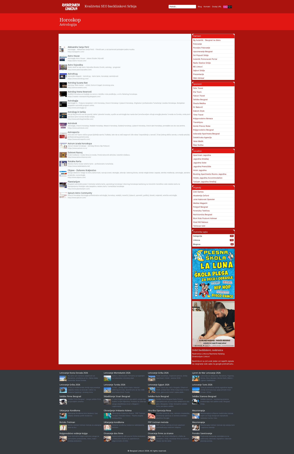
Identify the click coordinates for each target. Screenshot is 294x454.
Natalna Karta (74, 161)
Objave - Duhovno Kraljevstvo (82, 170)
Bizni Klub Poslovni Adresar (205, 218)
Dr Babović (198, 107)
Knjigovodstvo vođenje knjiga (73, 433)
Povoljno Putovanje (201, 48)
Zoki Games (198, 192)
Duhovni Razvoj (75, 152)
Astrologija (68, 24)
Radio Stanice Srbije (202, 63)
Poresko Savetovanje (202, 433)
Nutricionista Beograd (202, 214)
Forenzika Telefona (201, 211)
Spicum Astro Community (80, 193)
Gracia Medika (199, 103)
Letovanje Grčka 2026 (158, 372)
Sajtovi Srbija (199, 70)
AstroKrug (73, 73)
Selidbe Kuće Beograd (158, 396)
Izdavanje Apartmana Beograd (206, 133)
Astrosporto (73, 132)
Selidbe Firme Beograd (70, 396)
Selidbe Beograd (200, 99)
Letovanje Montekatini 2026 (117, 372)
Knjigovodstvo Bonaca (203, 118)
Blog (200, 6)
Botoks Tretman (67, 422)
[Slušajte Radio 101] (227, 6)
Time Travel (198, 115)
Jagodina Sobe (199, 163)
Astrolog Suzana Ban (78, 82)
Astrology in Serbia (77, 112)
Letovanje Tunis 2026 (202, 384)
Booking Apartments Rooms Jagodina (209, 174)
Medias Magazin (200, 203)
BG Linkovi (197, 66)
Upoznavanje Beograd (202, 51)
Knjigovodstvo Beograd (203, 130)
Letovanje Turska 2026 (114, 384)
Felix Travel (198, 88)
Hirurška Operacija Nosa (159, 410)
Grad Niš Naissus (200, 222)
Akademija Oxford (201, 195)
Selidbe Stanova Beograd (204, 396)
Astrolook (72, 123)
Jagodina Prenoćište (202, 166)
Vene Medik (198, 141)
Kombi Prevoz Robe (201, 126)
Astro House (74, 55)
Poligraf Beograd (200, 207)
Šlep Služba (198, 145)
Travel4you (198, 122)
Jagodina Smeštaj (201, 159)
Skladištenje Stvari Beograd (117, 396)
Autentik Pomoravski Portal (205, 59)
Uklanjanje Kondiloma (69, 410)
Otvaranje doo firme (113, 433)
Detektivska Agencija (202, 137)
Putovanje (197, 44)
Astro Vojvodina (75, 64)
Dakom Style (198, 111)
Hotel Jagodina (199, 170)
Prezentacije (198, 74)
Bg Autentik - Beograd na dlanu (206, 40)
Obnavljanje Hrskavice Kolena (117, 410)
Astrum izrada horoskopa (80, 143)
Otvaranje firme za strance (160, 433)
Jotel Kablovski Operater (204, 199)
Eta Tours (197, 92)
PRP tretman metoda (158, 422)
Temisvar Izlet (199, 226)
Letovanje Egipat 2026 (158, 384)
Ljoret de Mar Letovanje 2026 (206, 372)
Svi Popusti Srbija (200, 55)
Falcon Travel (199, 96)
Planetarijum (74, 181)
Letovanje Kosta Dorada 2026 (73, 372)
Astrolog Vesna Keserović (80, 91)
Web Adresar (198, 78)
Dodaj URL (216, 6)
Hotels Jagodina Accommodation (207, 178)
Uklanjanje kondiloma (114, 422)
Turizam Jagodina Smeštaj (204, 181)
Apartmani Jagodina (202, 155)
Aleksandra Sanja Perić (78, 47)
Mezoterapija (198, 410)
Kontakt (207, 6)
